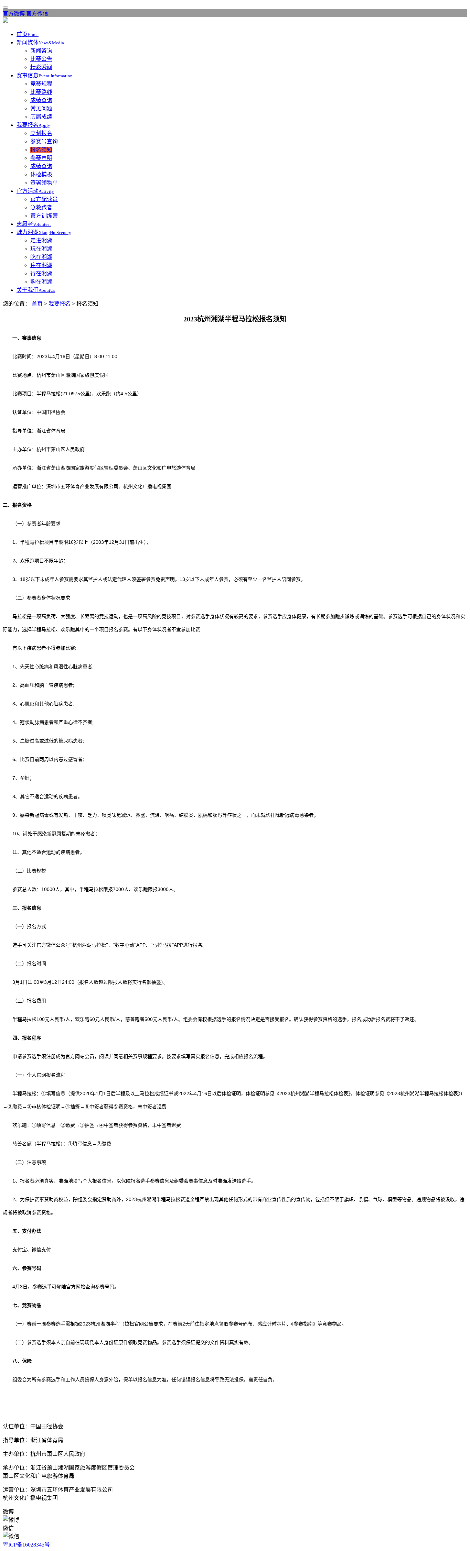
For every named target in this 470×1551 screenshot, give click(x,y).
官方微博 (14, 13)
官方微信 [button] (37, 13)
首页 (37, 304)
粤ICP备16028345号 (26, 1545)
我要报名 (60, 304)
